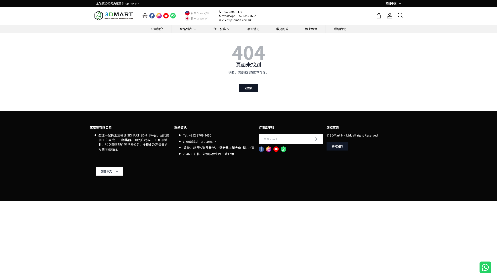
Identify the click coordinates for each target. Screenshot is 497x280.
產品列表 (186, 28)
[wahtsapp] (283, 149)
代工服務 (219, 28)
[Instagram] (159, 15)
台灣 (193, 13)
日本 (193, 18)
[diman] (145, 15)
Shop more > (130, 3)
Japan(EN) (202, 18)
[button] (378, 15)
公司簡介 (157, 28)
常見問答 (282, 28)
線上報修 (311, 28)
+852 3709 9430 (200, 135)
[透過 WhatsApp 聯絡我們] (485, 268)
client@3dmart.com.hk (199, 141)
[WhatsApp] (173, 15)
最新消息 (253, 28)
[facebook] (152, 15)
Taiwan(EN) (203, 13)
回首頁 (248, 88)
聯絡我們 (340, 28)
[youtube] (166, 15)
